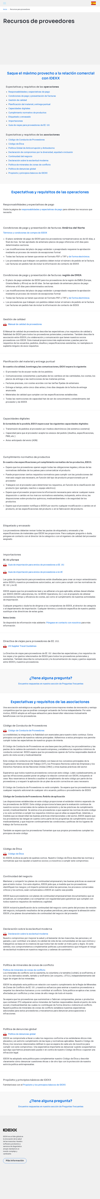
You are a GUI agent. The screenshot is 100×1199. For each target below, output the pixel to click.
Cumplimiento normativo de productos (27, 112)
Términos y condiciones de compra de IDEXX (25, 232)
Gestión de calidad (17, 100)
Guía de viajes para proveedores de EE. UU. (29, 125)
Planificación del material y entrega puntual (29, 104)
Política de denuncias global (22, 168)
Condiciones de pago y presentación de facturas (32, 96)
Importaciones (15, 121)
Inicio (5, 9)
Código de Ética (16, 144)
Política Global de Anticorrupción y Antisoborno (31, 148)
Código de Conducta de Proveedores (26, 139)
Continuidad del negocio (20, 156)
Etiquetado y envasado (19, 116)
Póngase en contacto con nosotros (63, 622)
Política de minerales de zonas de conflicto (29, 164)
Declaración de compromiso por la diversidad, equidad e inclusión (40, 152)
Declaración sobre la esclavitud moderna (28, 160)
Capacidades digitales (19, 108)
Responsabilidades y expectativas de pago (29, 91)
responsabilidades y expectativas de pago (41, 209)
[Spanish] (94, 3)
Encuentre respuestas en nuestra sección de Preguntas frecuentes (50, 683)
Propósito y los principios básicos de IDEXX (44, 1084)
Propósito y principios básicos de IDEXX (28, 173)
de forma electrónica (79, 256)
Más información (15, 1160)
